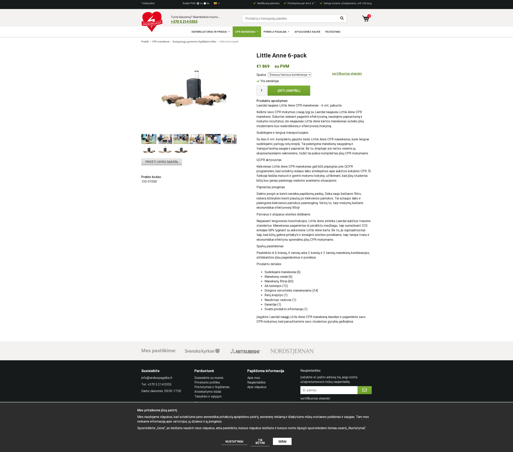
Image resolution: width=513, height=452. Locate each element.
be (208, 3)
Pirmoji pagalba (275, 31)
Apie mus (253, 378)
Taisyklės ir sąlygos (208, 396)
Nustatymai (234, 441)
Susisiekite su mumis (208, 378)
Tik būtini (260, 442)
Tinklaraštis (148, 3)
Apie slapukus (257, 387)
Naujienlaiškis (256, 382)
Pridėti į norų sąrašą (161, 161)
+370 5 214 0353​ (184, 21)
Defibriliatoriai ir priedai (209, 31)
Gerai (282, 441)
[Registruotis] (364, 390)
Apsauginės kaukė (307, 31)
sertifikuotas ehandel (347, 74)
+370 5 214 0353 (159, 384)
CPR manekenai (245, 31)
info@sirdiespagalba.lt (156, 378)
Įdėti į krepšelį (289, 90)
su (201, 3)
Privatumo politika (207, 382)
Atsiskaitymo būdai (207, 392)
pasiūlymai (332, 31)
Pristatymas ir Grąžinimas (212, 387)
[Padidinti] (193, 90)
